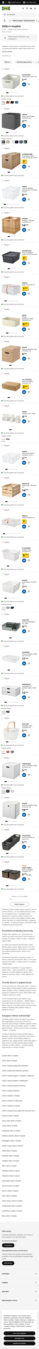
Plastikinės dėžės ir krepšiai (11, 1171)
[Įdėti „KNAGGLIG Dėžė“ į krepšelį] (24, 495)
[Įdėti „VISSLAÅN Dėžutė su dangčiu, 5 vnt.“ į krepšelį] (24, 631)
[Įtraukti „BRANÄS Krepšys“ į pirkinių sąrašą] (29, 230)
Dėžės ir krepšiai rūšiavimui (11, 1091)
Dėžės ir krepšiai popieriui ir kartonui (14, 1086)
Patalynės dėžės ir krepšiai (10, 1161)
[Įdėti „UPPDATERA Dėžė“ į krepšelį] (24, 84)
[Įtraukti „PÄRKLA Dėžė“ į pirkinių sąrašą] (29, 294)
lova (23, 968)
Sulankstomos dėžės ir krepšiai (12, 1211)
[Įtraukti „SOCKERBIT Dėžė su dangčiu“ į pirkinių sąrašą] (29, 663)
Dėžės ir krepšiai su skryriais (11, 1106)
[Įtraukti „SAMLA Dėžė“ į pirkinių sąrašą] (29, 463)
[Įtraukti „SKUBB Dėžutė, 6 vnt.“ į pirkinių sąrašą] (29, 421)
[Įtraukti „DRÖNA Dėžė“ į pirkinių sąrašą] (29, 126)
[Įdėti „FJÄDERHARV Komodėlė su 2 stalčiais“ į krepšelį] (24, 697)
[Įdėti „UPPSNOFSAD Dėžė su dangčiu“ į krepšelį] (24, 263)
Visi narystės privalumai (9, 1241)
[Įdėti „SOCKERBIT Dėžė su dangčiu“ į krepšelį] (24, 663)
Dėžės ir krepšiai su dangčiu (11, 1096)
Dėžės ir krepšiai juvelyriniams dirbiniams (15, 1066)
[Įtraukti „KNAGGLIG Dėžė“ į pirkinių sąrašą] (29, 495)
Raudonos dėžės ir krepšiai (10, 1186)
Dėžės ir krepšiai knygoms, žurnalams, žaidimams (18, 1076)
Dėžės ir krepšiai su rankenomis (12, 1101)
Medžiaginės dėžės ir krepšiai (11, 1141)
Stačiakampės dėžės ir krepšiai (12, 1206)
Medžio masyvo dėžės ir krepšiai (12, 1146)
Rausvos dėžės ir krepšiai (10, 1191)
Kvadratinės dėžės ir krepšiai (11, 1131)
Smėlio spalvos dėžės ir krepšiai (12, 1201)
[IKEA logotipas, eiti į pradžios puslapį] (6, 8)
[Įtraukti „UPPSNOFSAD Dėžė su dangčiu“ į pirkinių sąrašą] (29, 263)
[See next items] (36, 62)
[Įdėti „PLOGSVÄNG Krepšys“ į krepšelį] (24, 560)
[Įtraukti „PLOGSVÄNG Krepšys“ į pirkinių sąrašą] (29, 560)
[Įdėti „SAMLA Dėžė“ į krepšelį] (24, 463)
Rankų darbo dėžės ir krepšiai (11, 1181)
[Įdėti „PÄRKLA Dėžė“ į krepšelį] (24, 294)
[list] (19, 20)
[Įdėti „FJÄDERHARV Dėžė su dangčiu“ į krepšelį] (24, 775)
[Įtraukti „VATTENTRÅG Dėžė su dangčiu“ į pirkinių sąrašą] (29, 392)
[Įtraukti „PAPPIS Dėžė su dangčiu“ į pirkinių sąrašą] (29, 359)
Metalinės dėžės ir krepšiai (10, 1156)
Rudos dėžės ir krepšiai (9, 1196)
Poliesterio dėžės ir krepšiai (11, 1176)
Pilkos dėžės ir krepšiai (9, 1166)
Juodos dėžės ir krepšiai (9, 1126)
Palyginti (7, 69)
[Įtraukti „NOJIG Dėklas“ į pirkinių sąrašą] (29, 329)
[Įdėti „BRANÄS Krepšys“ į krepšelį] (24, 230)
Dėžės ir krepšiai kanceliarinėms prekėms (15, 1071)
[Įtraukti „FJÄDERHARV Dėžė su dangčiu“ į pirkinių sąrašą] (29, 775)
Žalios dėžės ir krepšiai (9, 1216)
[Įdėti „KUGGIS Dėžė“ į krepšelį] (24, 592)
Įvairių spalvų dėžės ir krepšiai (11, 1121)
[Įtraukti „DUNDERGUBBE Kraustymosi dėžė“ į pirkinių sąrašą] (29, 167)
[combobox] (19, 14)
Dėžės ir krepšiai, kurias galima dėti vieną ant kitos (18, 1111)
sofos (33, 1041)
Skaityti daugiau (7, 51)
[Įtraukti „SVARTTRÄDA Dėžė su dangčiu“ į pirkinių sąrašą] (29, 879)
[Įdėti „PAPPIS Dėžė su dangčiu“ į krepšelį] (24, 359)
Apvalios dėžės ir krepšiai (10, 1056)
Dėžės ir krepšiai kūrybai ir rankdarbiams (15, 1081)
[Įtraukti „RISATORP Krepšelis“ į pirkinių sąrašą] (29, 735)
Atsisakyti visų (19, 1338)
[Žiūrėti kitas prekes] (37, 20)
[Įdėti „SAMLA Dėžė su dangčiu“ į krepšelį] (24, 199)
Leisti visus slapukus (19, 1333)
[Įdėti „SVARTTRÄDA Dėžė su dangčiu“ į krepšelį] (24, 879)
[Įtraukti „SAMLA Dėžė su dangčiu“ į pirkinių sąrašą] (29, 199)
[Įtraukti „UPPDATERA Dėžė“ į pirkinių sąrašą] (29, 84)
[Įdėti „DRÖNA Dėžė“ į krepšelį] (24, 126)
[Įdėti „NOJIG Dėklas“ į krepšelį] (24, 329)
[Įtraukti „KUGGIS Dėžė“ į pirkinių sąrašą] (29, 592)
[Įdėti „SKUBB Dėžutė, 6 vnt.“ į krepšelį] (24, 421)
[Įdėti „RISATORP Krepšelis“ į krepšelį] (24, 735)
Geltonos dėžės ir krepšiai (10, 1116)
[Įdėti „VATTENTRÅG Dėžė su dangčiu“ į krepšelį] (24, 392)
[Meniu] (35, 8)
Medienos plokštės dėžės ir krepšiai (13, 1136)
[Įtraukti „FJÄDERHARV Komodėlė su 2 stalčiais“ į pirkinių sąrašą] (29, 697)
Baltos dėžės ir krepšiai (9, 1061)
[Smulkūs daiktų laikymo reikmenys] (4, 20)
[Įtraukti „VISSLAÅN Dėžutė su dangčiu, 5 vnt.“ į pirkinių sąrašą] (29, 631)
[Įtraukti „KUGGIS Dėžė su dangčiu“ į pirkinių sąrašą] (29, 815)
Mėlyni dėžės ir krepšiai (9, 1151)
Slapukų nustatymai (19, 1343)
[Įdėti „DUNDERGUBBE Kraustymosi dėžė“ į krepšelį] (24, 167)
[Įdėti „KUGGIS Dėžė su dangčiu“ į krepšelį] (24, 815)
